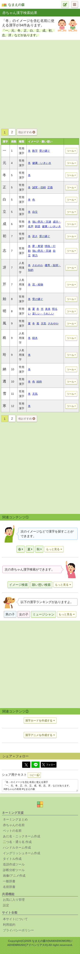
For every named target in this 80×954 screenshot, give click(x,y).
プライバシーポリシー (18, 930)
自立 (35, 211)
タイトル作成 (12, 858)
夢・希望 (37, 246)
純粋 (39, 381)
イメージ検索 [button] (18, 584)
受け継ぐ (44, 150)
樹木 (35, 338)
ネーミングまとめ (15, 819)
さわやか (37, 265)
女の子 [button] (23, 614)
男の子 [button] (10, 614)
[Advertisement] (40, 83)
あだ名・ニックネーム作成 (21, 836)
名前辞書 (9, 887)
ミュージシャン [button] (43, 614)
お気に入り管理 (14, 899)
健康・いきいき (41, 163)
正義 (50, 187)
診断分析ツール (14, 870)
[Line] (35, 765)
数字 (35, 150)
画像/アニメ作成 (14, 875)
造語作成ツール (14, 864)
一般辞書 (9, 881)
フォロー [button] (50, 764)
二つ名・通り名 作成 (17, 842)
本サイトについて (15, 919)
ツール (70, 151)
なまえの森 (16, 5)
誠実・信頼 (39, 187)
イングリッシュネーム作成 (21, 853)
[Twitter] (26, 765)
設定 (6, 905)
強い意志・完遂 (41, 221)
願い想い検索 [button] (41, 584)
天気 (43, 323)
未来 (47, 308)
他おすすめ (25, 132)
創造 (37, 226)
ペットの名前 (12, 830)
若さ (35, 236)
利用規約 (9, 924)
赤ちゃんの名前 (14, 825)
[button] (21, 549)
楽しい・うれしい (43, 313)
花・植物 (37, 284)
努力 (35, 255)
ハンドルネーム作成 (17, 847)
